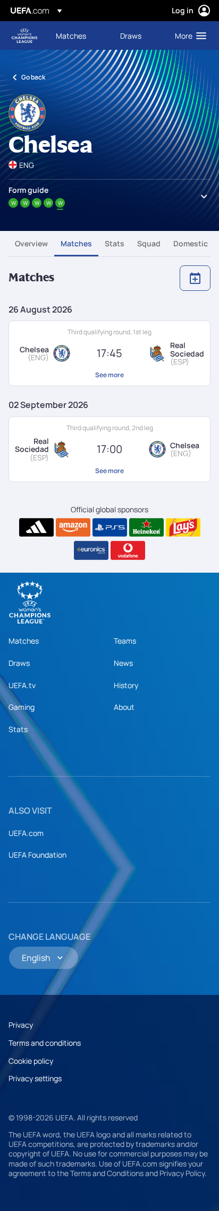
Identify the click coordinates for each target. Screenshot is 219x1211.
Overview (31, 243)
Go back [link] (33, 77)
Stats (114, 243)
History (126, 685)
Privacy (21, 1025)
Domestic (190, 243)
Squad (149, 243)
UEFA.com (26, 833)
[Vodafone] (128, 550)
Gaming (22, 707)
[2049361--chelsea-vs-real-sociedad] (109, 353)
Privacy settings (35, 1078)
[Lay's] (183, 527)
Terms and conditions (45, 1043)
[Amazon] (73, 527)
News (123, 663)
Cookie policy (31, 1061)
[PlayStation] (109, 527)
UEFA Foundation (37, 855)
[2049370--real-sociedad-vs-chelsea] (109, 449)
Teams (125, 641)
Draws (19, 663)
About (124, 707)
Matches (76, 243)
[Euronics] (91, 550)
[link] (71, 35)
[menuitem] (79, 35)
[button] (188, 35)
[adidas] (36, 527)
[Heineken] (146, 527)
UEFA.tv (22, 685)
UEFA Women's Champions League (24, 36)
